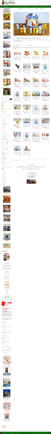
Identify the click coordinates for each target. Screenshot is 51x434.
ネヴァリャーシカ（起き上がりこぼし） (6, 115)
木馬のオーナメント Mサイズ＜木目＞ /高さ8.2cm (36, 56)
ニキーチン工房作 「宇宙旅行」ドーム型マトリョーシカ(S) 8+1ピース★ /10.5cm (17, 152)
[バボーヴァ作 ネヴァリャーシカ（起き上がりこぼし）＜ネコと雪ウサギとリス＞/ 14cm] (17, 134)
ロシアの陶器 (3, 127)
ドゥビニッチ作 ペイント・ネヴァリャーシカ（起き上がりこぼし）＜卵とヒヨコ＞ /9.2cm (17, 98)
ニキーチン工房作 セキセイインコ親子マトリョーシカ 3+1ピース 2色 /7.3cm (36, 97)
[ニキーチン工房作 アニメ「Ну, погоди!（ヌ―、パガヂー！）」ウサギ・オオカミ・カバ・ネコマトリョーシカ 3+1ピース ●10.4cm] (45, 107)
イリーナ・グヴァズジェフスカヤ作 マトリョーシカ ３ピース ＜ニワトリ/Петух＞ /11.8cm (36, 84)
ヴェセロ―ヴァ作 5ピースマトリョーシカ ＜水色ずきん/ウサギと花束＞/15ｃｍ (26, 125)
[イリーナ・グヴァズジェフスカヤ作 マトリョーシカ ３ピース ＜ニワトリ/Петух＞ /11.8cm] (36, 79)
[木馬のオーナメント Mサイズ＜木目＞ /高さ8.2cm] (36, 53)
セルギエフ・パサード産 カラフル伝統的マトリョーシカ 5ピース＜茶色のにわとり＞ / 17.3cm (27, 84)
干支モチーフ (3, 109)
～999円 (3, 170)
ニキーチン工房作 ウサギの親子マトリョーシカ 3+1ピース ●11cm (36, 112)
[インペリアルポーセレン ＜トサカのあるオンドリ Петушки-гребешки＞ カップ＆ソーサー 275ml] (45, 79)
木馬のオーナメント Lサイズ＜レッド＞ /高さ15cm (26, 56)
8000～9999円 (3, 178)
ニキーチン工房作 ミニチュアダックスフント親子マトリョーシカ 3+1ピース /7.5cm (26, 152)
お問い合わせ (25, 6)
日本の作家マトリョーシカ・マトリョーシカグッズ (6, 154)
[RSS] (4, 427)
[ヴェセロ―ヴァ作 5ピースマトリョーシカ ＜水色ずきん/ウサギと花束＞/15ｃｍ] (27, 121)
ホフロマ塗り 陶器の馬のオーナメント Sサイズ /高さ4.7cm (17, 70)
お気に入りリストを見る (5, 165)
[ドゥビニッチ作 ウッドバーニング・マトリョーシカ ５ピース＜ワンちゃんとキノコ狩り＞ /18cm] (17, 107)
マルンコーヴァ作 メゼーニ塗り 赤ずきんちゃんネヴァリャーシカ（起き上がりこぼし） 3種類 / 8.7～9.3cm (17, 57)
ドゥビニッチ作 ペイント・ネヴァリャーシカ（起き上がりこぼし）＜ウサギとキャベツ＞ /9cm (36, 126)
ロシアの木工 (3, 129)
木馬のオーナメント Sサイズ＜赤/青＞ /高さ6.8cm (45, 138)
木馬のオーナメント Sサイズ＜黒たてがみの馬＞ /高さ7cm (45, 57)
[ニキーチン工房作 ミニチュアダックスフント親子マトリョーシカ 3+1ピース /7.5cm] (27, 148)
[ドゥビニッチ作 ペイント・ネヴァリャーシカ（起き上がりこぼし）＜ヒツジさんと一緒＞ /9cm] (45, 66)
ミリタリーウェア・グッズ (5, 140)
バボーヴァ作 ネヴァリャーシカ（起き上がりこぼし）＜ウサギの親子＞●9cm (17, 125)
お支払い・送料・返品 (16, 6)
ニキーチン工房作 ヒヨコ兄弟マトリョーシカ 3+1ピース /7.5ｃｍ (26, 98)
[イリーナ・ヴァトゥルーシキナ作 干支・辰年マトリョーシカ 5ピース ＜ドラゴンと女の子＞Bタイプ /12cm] (36, 134)
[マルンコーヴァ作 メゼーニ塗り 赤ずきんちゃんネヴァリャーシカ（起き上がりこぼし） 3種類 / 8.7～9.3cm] (17, 53)
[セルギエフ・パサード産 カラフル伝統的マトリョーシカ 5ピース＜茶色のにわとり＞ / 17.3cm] (27, 79)
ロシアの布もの (4, 131)
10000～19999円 (4, 180)
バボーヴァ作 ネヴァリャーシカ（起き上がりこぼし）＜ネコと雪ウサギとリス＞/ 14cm (17, 138)
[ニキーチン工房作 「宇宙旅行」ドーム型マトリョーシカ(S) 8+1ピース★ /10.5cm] (17, 148)
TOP (6, 6)
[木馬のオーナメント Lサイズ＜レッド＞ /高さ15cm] (27, 53)
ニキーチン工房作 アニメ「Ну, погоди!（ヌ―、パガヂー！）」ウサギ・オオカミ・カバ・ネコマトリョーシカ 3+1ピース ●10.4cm (45, 112)
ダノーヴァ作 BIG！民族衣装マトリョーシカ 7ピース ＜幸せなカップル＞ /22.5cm (45, 97)
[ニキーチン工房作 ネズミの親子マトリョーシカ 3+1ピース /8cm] (27, 107)
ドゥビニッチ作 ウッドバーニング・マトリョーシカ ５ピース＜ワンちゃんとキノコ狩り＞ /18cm (17, 111)
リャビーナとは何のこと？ (5, 345)
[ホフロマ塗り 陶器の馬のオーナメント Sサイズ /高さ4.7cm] (17, 66)
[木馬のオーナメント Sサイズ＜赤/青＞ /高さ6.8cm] (45, 134)
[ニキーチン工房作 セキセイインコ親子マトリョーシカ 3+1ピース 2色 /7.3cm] (36, 93)
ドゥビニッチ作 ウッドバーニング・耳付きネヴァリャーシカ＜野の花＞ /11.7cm (26, 139)
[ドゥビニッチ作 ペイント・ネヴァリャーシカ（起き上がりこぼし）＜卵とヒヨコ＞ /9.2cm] (17, 94)
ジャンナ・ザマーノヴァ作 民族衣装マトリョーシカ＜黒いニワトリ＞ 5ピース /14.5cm (17, 84)
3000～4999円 (3, 174)
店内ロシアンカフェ (4, 329)
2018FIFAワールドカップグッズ (6, 146)
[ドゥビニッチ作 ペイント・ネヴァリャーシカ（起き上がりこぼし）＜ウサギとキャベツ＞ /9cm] (36, 121)
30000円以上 (3, 184)
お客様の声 (35, 6)
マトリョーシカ (4, 113)
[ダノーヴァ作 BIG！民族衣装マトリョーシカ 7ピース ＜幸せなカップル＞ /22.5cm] (45, 93)
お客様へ (3, 338)
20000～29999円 (4, 182)
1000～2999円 (3, 172)
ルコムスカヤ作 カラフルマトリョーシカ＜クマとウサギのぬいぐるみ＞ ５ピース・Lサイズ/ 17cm (45, 125)
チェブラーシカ (4, 121)
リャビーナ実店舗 (45, 6)
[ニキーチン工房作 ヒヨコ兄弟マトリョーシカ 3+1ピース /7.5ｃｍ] (27, 94)
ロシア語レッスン (4, 332)
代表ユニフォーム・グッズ (5, 144)
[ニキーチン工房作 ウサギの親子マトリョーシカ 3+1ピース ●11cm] (36, 107)
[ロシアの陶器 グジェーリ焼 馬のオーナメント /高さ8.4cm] (27, 66)
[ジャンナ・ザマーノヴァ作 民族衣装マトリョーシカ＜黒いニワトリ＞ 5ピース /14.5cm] (17, 79)
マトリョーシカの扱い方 (5, 350)
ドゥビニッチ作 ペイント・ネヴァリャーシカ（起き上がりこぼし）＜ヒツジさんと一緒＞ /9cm (45, 71)
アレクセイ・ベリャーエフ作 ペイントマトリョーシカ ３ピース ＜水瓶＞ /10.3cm (36, 70)
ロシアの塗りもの (4, 125)
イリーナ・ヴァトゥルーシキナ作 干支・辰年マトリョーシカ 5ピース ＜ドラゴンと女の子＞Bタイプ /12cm (36, 139)
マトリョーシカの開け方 (5, 352)
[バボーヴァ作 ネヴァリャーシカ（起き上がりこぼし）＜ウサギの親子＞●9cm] (17, 121)
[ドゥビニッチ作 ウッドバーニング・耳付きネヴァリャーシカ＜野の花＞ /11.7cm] (27, 135)
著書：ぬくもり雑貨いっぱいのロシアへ (6, 343)
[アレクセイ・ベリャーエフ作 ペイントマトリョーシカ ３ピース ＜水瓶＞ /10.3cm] (36, 66)
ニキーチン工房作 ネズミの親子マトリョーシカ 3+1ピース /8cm (26, 111)
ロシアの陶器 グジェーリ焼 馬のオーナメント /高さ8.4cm (27, 71)
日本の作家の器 (4, 156)
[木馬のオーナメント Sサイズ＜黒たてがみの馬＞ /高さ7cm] (45, 53)
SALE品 (3, 160)
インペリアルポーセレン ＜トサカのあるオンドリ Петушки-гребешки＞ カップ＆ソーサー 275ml (45, 84)
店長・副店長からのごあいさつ (6, 340)
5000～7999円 (3, 176)
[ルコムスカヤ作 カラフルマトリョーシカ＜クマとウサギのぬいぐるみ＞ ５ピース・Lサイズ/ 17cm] (45, 121)
